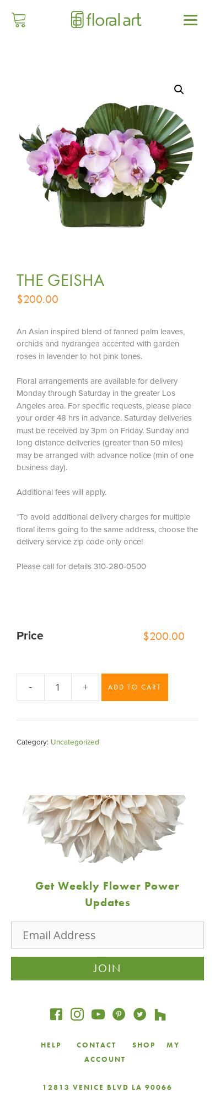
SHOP (143, 1045)
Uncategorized (75, 742)
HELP (51, 1045)
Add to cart (135, 687)
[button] (179, 90)
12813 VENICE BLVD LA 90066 (107, 1087)
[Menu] (191, 19)
